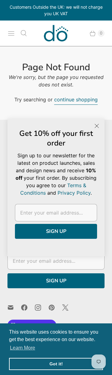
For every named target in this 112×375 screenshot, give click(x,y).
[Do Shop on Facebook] (28, 307)
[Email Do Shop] (14, 307)
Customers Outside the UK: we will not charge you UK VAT (56, 10)
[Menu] (11, 33)
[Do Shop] (56, 33)
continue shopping (76, 99)
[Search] (23, 33)
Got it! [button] (56, 363)
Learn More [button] (22, 347)
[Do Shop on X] (69, 307)
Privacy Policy (74, 193)
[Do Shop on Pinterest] (55, 307)
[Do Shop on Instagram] (42, 307)
